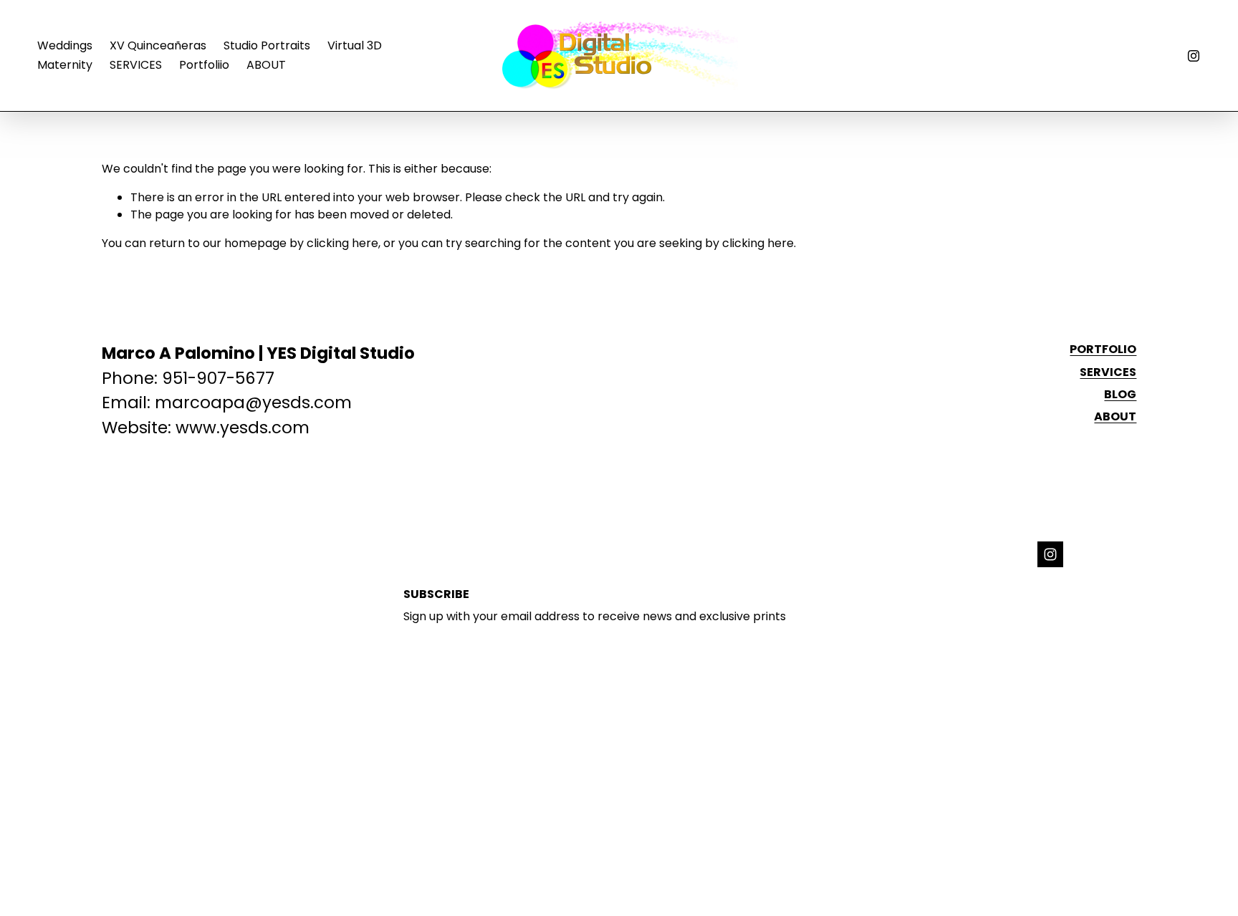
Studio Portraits (267, 45)
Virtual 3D (354, 45)
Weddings (64, 45)
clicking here (342, 243)
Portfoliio (204, 65)
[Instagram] (1193, 56)
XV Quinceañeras (158, 45)
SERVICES (136, 65)
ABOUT (266, 65)
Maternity (64, 65)
